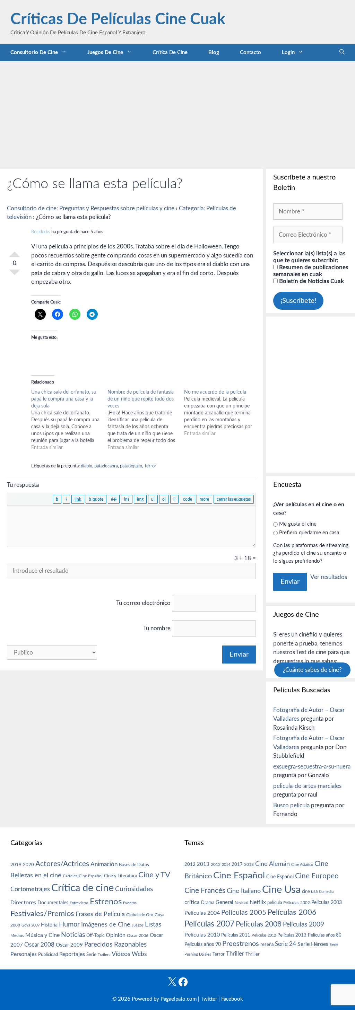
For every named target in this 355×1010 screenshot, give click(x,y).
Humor (69, 924)
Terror (150, 466)
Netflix (258, 902)
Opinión (115, 935)
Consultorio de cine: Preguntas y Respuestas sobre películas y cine (90, 208)
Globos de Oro (139, 915)
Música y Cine (42, 935)
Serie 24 (285, 944)
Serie (91, 954)
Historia (49, 925)
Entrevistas (79, 903)
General (224, 902)
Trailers (104, 955)
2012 (190, 864)
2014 (226, 865)
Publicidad (48, 954)
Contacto (250, 52)
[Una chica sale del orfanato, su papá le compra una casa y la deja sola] (69, 420)
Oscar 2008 (39, 945)
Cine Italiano (244, 891)
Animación (104, 864)
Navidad (241, 903)
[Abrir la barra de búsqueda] (342, 52)
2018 (249, 864)
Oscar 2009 (69, 945)
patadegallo (131, 466)
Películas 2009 (303, 924)
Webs (139, 954)
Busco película (291, 805)
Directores (23, 902)
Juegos (138, 925)
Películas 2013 (291, 935)
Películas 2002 (296, 903)
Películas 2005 (243, 912)
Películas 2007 (209, 924)
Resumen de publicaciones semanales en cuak (310, 270)
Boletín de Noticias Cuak (311, 281)
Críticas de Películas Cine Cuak (117, 19)
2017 (237, 864)
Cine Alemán (272, 864)
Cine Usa (281, 890)
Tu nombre (157, 628)
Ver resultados (328, 577)
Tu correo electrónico (143, 603)
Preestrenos (240, 943)
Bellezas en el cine (35, 875)
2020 (28, 864)
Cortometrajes (30, 889)
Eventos (130, 903)
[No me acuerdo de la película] (222, 413)
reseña (267, 944)
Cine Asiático (302, 865)
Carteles (70, 876)
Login (288, 52)
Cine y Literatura (120, 875)
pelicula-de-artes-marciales (307, 786)
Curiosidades (134, 889)
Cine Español (91, 876)
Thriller (235, 954)
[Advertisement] (177, 113)
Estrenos (106, 902)
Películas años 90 (202, 944)
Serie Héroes (312, 944)
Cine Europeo (317, 876)
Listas (153, 924)
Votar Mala (14, 275)
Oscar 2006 (137, 935)
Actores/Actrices (62, 864)
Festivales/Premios (42, 913)
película (274, 903)
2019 (15, 864)
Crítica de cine (170, 52)
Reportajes (72, 954)
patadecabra (106, 466)
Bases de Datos (134, 864)
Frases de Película (100, 914)
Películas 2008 (259, 924)
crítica (192, 902)
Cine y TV (154, 875)
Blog (213, 52)
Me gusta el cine (298, 524)
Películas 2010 (202, 935)
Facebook (232, 999)
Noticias (73, 934)
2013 (203, 864)
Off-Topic (95, 935)
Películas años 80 (324, 935)
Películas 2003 (326, 902)
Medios (17, 936)
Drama (207, 903)
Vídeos (121, 954)
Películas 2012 (264, 935)
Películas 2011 (235, 935)
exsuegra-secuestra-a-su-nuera (311, 767)
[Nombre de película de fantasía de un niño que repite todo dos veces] (145, 420)
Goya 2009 (30, 925)
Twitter (209, 999)
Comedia (326, 892)
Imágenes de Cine (105, 924)
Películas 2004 (202, 913)
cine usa (310, 891)
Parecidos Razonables (115, 944)
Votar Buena (14, 251)
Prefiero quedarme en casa (309, 532)
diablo (86, 466)
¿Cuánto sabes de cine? (312, 670)
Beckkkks (40, 232)
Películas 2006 (292, 912)
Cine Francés (204, 890)
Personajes (23, 954)
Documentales (52, 902)
